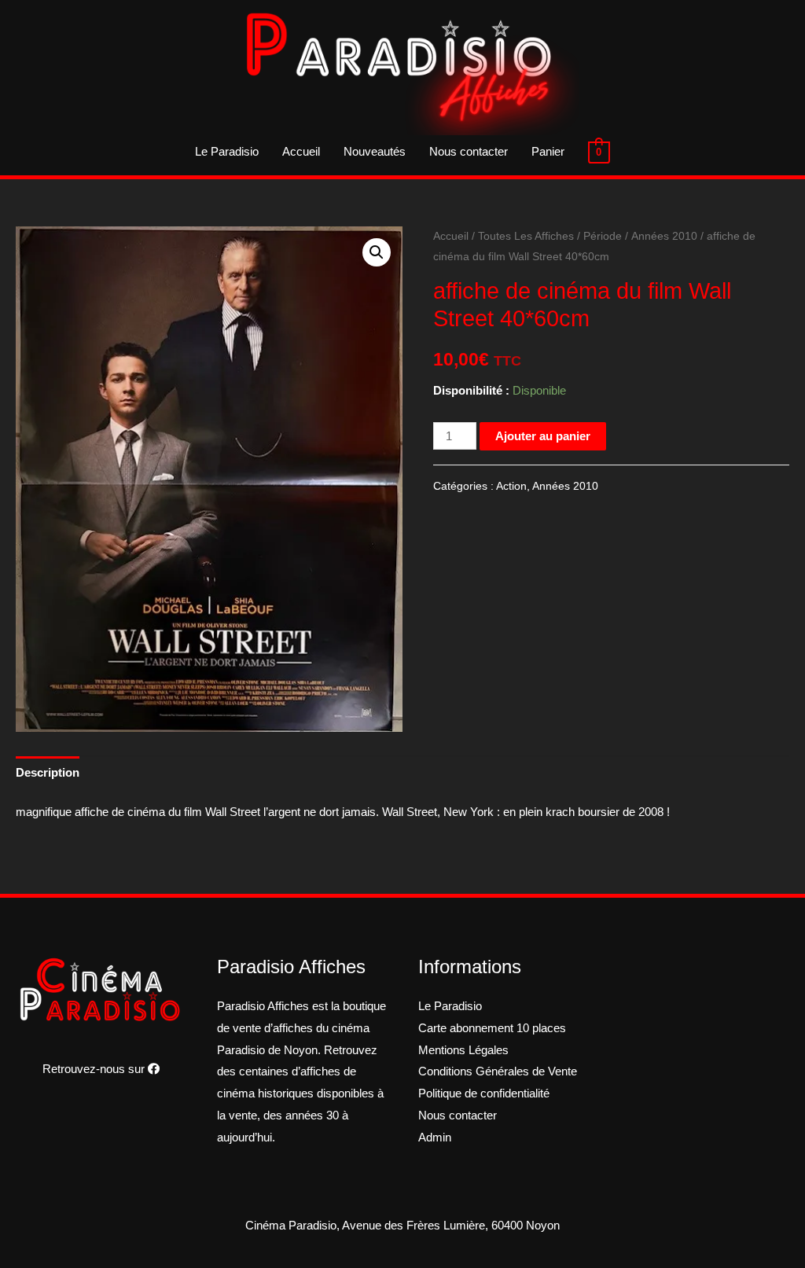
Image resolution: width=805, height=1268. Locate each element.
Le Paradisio (227, 151)
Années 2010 (664, 236)
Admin (434, 1137)
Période (602, 236)
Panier (547, 151)
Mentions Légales (463, 1050)
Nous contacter (468, 151)
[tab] (47, 773)
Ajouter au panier (542, 436)
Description (47, 772)
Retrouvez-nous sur (95, 1068)
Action (511, 486)
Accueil (301, 151)
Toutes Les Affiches (526, 236)
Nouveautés (375, 151)
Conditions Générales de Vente (497, 1071)
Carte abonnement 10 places (492, 1028)
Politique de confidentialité (484, 1093)
